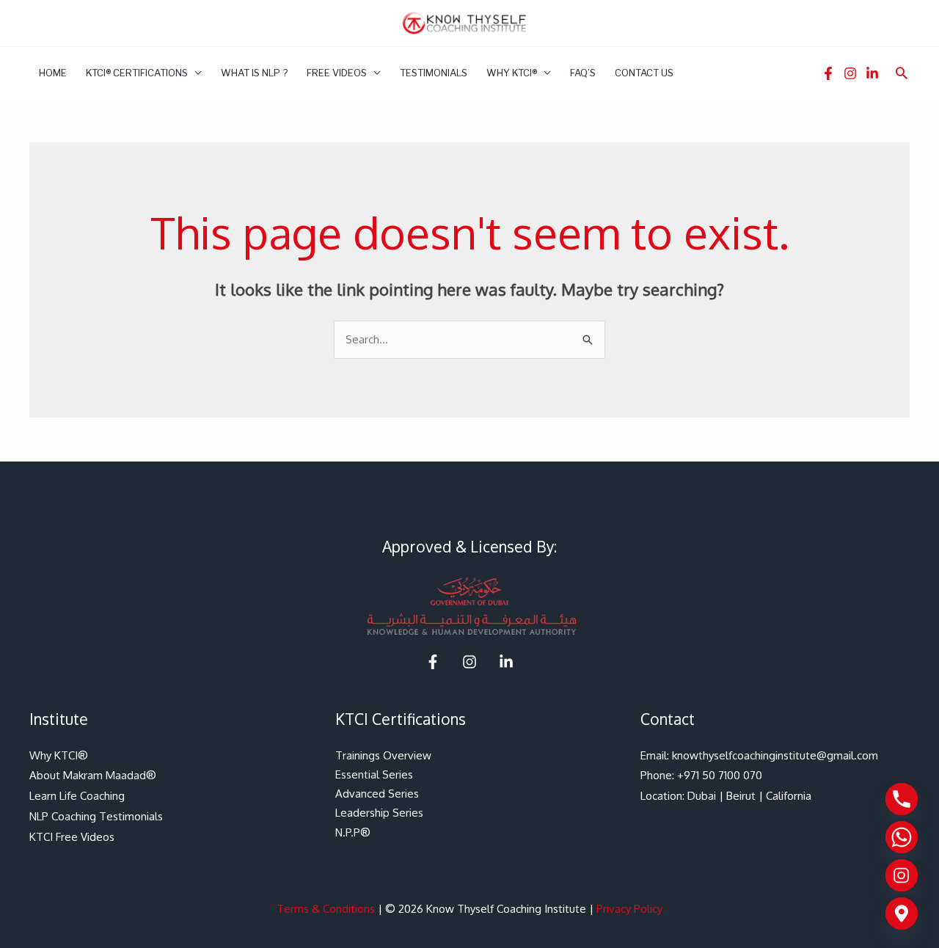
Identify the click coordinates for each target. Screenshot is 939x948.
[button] (902, 73)
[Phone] (901, 799)
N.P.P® (352, 832)
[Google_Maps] (901, 913)
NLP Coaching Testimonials (96, 816)
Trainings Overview (383, 755)
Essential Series (374, 774)
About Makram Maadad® (92, 775)
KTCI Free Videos (71, 837)
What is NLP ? (254, 73)
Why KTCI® (511, 73)
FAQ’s (583, 73)
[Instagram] (850, 73)
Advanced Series (377, 794)
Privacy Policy (629, 909)
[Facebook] (828, 73)
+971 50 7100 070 (719, 775)
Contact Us (644, 73)
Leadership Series (379, 813)
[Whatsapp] (901, 837)
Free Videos (337, 73)
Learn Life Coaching (77, 796)
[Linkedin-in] (872, 73)
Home (53, 73)
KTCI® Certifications (137, 73)
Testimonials (433, 73)
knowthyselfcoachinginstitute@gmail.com (775, 755)
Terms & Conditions (326, 909)
